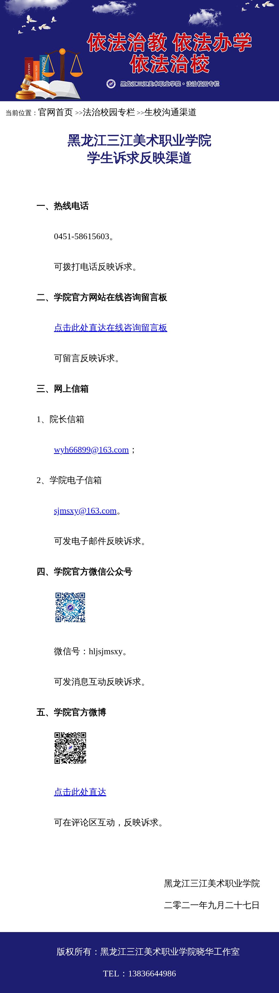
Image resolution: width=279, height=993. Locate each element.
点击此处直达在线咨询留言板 (110, 328)
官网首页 (56, 112)
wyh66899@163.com (91, 449)
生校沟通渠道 (170, 112)
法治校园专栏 (109, 112)
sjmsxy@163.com (85, 510)
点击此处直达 (80, 792)
